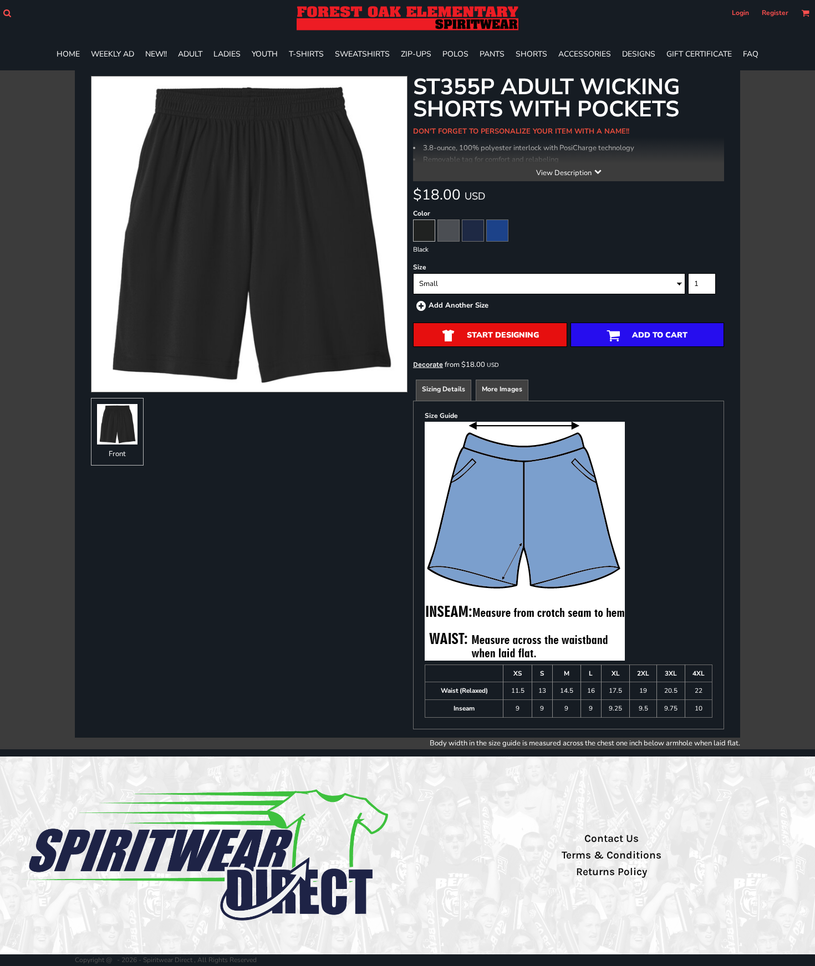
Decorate (428, 364)
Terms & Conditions (611, 855)
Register (775, 12)
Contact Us (611, 838)
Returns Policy (611, 872)
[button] (7, 13)
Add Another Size (458, 305)
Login (740, 12)
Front (117, 454)
